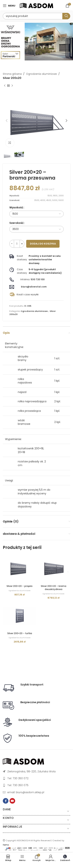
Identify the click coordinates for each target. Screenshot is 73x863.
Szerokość (16, 223)
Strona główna (12, 74)
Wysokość (16, 207)
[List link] (36, 771)
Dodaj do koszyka (43, 243)
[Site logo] (36, 5)
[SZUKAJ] (66, 16)
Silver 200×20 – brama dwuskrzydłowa (53, 587)
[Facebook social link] (5, 801)
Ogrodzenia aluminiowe (41, 74)
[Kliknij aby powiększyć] (10, 143)
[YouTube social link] (12, 801)
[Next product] (12, 86)
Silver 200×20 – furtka (19, 633)
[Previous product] (5, 86)
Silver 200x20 (12, 78)
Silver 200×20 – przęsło (20, 586)
